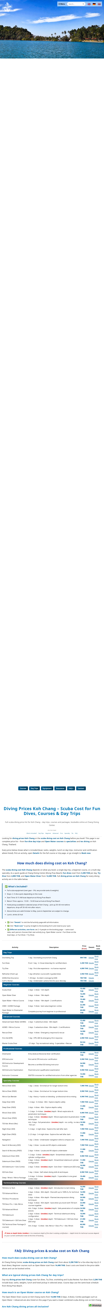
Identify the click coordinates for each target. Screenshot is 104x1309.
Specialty (67, 833)
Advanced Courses (11, 1016)
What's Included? (32, 833)
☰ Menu (61, 4)
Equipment (47, 788)
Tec (72, 833)
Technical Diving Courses (14, 1183)
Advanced (55, 833)
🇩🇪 (94, 4)
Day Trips (34, 788)
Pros (61, 833)
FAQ (76, 833)
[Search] (83, 4)
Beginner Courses (11, 984)
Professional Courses (12, 1048)
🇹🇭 (99, 4)
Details (91, 958)
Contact (81, 788)
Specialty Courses (11, 1080)
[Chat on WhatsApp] (95, 1305)
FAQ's (71, 788)
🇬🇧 (89, 4)
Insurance (60, 788)
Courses (23, 788)
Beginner (48, 833)
